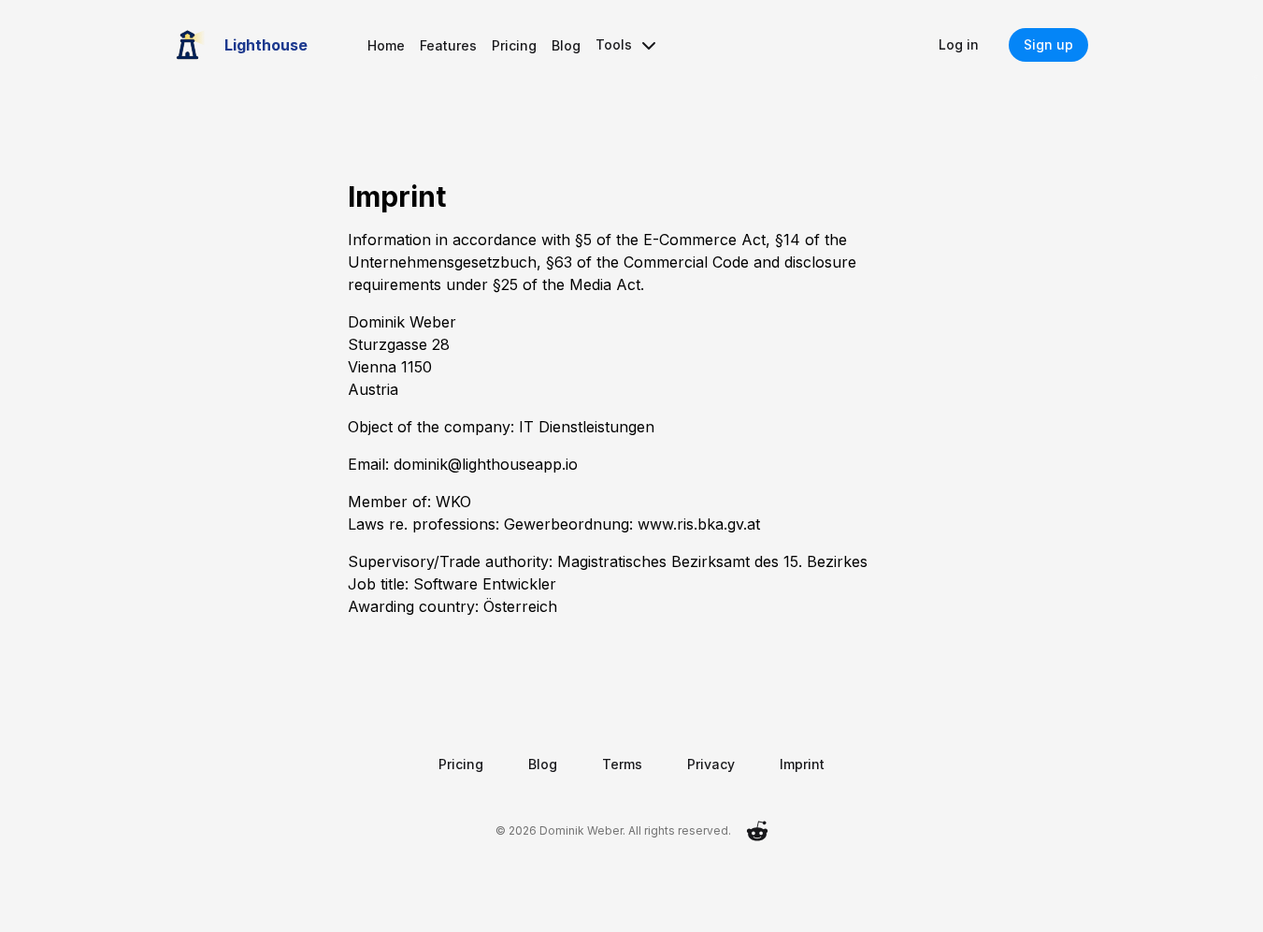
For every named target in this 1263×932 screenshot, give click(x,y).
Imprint (802, 764)
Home (386, 45)
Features (448, 45)
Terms (622, 764)
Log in (959, 44)
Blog (566, 45)
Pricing (514, 45)
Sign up (1048, 44)
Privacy (711, 764)
